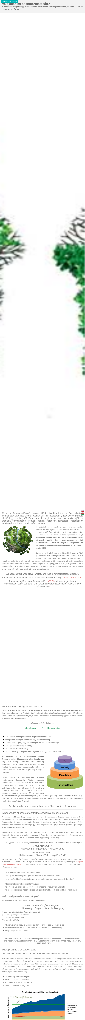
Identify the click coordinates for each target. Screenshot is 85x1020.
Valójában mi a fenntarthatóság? (26, 3)
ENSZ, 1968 (69, 577)
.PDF (79, 577)
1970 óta (50, 581)
